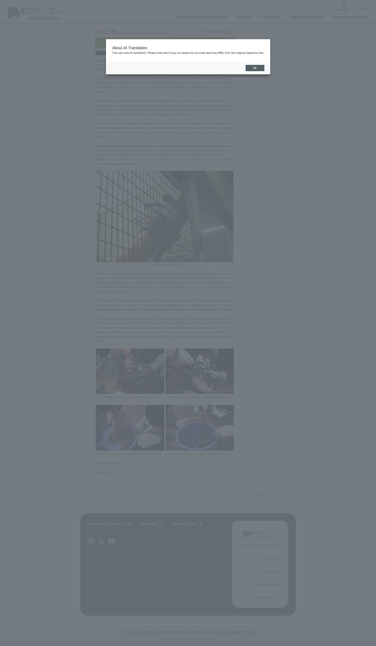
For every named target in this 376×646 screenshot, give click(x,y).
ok (255, 68)
